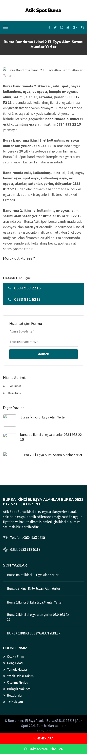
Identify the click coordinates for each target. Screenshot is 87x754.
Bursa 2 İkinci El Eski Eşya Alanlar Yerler (35, 602)
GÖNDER (43, 354)
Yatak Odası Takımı (21, 676)
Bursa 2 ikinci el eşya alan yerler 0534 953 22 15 (38, 617)
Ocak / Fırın (15, 656)
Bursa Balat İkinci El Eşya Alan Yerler (32, 575)
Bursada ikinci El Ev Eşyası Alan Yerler (33, 588)
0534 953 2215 (27, 288)
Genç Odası (15, 663)
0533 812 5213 (27, 299)
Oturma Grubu (17, 682)
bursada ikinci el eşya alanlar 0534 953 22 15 (51, 437)
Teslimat (14, 386)
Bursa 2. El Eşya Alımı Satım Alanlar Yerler (51, 454)
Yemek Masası (17, 669)
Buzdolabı (14, 695)
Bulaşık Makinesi (19, 689)
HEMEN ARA (44, 738)
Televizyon (15, 702)
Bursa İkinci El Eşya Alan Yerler (43, 417)
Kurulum (14, 393)
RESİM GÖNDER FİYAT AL (45, 749)
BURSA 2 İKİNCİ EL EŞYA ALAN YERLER (33, 633)
